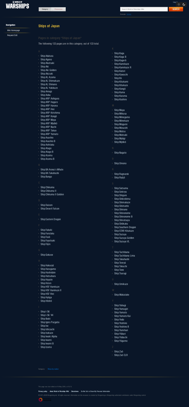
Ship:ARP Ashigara (50, 98)
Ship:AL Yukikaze (49, 88)
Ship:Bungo (46, 176)
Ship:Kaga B (120, 57)
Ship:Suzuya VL (122, 241)
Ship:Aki (45, 66)
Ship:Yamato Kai (122, 316)
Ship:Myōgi (119, 138)
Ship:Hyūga (46, 297)
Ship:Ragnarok (121, 174)
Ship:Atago (46, 148)
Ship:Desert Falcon (50, 208)
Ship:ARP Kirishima (50, 113)
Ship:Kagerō (120, 60)
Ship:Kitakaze (121, 85)
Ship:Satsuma (121, 188)
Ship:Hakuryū (47, 265)
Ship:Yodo (119, 319)
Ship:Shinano (120, 209)
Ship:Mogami (120, 124)
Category (45, 9)
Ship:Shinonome (122, 213)
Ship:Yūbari (120, 334)
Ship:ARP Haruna (49, 105)
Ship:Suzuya (120, 234)
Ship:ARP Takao (49, 130)
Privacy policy (42, 391)
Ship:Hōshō (46, 301)
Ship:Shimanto (121, 206)
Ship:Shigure (120, 195)
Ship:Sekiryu (120, 192)
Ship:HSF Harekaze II (51, 290)
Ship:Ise (44, 326)
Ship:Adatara (47, 56)
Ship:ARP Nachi (48, 127)
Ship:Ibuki (45, 318)
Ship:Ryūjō (119, 177)
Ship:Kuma (119, 92)
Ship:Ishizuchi (47, 329)
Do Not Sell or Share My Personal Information (95, 391)
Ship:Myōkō (120, 142)
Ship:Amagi (46, 91)
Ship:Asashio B (48, 141)
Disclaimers (75, 391)
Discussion (58, 9)
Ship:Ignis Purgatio (50, 322)
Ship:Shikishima (122, 199)
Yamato (129, 14)
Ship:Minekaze (121, 121)
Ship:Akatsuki (47, 63)
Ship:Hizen (46, 283)
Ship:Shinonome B (123, 216)
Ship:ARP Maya (48, 120)
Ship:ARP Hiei (47, 109)
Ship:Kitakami (121, 81)
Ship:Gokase (47, 255)
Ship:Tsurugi (120, 273)
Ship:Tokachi (120, 266)
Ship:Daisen (46, 205)
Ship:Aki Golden (48, 70)
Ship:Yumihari (121, 330)
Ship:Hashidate (48, 272)
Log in (175, 2)
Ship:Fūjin (45, 244)
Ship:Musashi (121, 128)
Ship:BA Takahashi (50, 173)
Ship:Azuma (46, 155)
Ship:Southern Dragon (125, 227)
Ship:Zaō (118, 351)
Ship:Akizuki (47, 73)
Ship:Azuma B (47, 159)
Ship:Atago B (47, 152)
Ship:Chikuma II (48, 191)
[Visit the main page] (16, 9)
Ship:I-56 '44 (47, 315)
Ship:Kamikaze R (122, 67)
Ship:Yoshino (120, 323)
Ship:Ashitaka (47, 145)
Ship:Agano (46, 59)
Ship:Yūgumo (120, 341)
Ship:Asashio (47, 137)
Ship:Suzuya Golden (124, 238)
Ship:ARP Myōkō (49, 123)
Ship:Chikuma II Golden (52, 194)
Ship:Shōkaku (121, 224)
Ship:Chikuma (47, 187)
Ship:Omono (120, 163)
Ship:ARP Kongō (49, 116)
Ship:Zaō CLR (121, 355)
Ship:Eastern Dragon (51, 219)
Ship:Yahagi (120, 305)
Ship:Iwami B (47, 343)
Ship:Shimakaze (122, 202)
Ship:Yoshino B (121, 326)
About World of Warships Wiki (59, 391)
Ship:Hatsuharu (48, 276)
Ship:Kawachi (121, 74)
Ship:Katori (119, 71)
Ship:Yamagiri (121, 309)
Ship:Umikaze (121, 284)
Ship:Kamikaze (121, 64)
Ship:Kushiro (120, 99)
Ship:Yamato (120, 312)
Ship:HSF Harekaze (50, 287)
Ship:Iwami (46, 340)
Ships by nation (53, 369)
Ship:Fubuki (46, 230)
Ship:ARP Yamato (49, 134)
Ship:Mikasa (120, 113)
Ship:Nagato (120, 152)
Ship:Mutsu (120, 131)
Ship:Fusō (45, 237)
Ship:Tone (119, 270)
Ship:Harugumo (48, 269)
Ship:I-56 (45, 311)
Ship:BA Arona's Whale (52, 169)
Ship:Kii (118, 78)
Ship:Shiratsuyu (122, 220)
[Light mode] (179, 4)
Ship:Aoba (46, 95)
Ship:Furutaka (47, 233)
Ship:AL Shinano (49, 84)
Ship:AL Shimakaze (50, 81)
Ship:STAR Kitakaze (124, 231)
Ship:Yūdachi (120, 337)
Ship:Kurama (120, 96)
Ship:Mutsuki (120, 135)
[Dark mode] (184, 4)
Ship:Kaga (119, 53)
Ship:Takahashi (121, 259)
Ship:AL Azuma (48, 77)
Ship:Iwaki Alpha (49, 336)
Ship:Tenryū (120, 263)
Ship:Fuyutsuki (48, 240)
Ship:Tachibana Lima (124, 255)
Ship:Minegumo (122, 117)
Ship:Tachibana (121, 252)
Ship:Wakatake (121, 295)
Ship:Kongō (120, 89)
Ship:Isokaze (47, 333)
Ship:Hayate (47, 279)
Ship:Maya (119, 110)
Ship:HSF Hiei (47, 294)
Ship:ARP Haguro (49, 102)
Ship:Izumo (46, 347)
